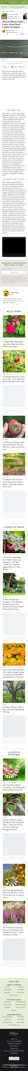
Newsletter (23, 66)
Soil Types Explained (7, 1022)
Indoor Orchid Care (7, 1004)
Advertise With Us (21, 989)
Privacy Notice (19, 278)
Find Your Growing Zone (7, 1016)
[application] (14, 245)
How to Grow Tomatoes (21, 1001)
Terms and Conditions (14, 1043)
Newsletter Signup (7, 989)
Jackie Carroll (11, 30)
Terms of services (18, 276)
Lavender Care (7, 1007)
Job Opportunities (20, 992)
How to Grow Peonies (20, 1007)
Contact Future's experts (14, 1041)
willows (20, 73)
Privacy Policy (14, 1046)
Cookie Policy (14, 1048)
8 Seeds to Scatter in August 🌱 (18, 6)
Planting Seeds (20, 1016)
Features (22, 33)
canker (24, 154)
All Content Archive (14, 995)
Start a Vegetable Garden (14, 1024)
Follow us (15, 66)
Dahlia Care (14, 1010)
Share (6, 66)
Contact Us (20, 986)
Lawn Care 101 (20, 1019)
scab (16, 117)
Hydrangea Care (7, 1001)
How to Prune (7, 1019)
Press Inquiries (7, 992)
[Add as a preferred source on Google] (14, 1058)
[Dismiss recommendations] (26, 11)
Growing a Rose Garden (20, 1004)
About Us (7, 986)
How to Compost (20, 1022)
